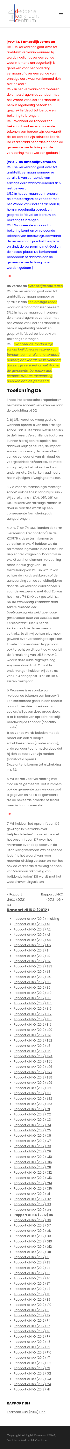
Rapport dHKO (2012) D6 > (52, 897)
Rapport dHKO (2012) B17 (33, 1014)
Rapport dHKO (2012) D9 (32, 1236)
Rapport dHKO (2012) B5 (32, 1045)
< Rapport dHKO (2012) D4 (16, 899)
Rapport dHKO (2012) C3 (32, 1119)
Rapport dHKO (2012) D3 (32, 1204)
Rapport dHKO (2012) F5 (32, 1326)
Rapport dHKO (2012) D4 (32, 1209)
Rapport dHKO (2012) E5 (32, 1273)
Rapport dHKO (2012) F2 (32, 1315)
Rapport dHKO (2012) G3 (32, 1379)
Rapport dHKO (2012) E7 (32, 1289)
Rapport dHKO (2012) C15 (33, 1188)
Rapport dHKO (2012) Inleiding (36, 918)
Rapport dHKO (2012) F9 (32, 1347)
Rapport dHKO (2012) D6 (32, 1220)
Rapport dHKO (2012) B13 (32, 998)
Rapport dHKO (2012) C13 (33, 1178)
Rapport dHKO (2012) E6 (32, 1278)
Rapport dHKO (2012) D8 (32, 1230)
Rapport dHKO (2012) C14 (33, 1183)
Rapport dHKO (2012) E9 (32, 1299)
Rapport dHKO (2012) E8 (32, 1294)
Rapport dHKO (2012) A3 (32, 934)
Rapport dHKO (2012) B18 (33, 1019)
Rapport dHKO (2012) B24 (33, 1056)
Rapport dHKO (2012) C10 (33, 1157)
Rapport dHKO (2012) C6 (32, 1135)
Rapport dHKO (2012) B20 (33, 1030)
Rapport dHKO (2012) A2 (32, 929)
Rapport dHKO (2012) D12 (33, 1246)
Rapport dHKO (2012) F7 (32, 1336)
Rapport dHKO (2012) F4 (32, 1320)
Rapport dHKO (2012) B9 (32, 987)
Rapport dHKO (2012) (28, 910)
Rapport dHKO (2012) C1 (32, 1109)
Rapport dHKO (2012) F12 (32, 1363)
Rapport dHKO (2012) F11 (32, 1357)
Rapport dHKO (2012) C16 (33, 1162)
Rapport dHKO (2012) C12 (33, 1172)
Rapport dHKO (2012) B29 (33, 1082)
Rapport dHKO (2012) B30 (33, 1088)
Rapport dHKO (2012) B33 (33, 1104)
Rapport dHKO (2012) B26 (33, 1066)
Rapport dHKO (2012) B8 (32, 982)
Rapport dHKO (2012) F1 (31, 1310)
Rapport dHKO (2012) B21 (32, 1035)
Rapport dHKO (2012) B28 (33, 1077)
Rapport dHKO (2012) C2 (32, 1114)
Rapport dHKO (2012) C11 (32, 1167)
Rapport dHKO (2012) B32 (33, 1098)
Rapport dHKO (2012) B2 (32, 956)
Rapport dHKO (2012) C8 (32, 1146)
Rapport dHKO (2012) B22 (33, 1040)
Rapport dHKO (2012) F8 (32, 1341)
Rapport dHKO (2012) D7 (32, 1225)
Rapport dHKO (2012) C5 (32, 1130)
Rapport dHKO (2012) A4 (32, 940)
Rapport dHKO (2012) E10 (32, 1305)
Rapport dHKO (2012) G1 (32, 1368)
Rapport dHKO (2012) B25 (33, 1061)
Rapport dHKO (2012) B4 (32, 977)
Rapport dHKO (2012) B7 (32, 961)
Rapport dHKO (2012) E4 (32, 1268)
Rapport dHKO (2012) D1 (32, 1193)
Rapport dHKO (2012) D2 (32, 1199)
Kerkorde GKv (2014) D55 (26, 1412)
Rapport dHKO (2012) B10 (33, 993)
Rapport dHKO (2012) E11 (32, 1283)
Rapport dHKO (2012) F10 (32, 1352)
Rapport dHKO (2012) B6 (32, 1051)
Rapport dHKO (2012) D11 (32, 1252)
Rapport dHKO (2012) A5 (32, 945)
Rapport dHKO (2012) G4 (32, 1384)
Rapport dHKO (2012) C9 (32, 1151)
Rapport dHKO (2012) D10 (33, 1241)
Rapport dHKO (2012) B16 (33, 1008)
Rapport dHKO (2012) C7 (32, 1141)
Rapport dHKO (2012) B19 (32, 1024)
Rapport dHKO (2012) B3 (32, 971)
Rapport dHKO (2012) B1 (32, 950)
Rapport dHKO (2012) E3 (32, 1262)
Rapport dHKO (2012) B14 (33, 1003)
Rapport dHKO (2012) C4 (32, 1125)
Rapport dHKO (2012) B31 (32, 1093)
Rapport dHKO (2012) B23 (33, 966)
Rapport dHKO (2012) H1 (32, 1389)
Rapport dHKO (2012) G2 (32, 1373)
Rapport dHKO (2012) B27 (33, 1072)
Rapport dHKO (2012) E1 (31, 1257)
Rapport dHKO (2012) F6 (32, 1331)
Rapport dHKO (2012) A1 (32, 924)
